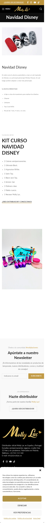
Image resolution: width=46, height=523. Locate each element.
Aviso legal (36, 518)
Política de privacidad (25, 518)
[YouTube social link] (35, 2)
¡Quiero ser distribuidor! (23, 409)
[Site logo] (22, 9)
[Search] (40, 9)
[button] (40, 470)
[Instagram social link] (31, 2)
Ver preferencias (22, 513)
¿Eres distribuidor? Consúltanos (17, 202)
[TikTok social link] (38, 2)
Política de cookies (10, 518)
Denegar (22, 506)
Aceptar (22, 499)
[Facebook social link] (27, 2)
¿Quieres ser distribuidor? (14, 2)
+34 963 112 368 (16, 453)
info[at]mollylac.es (15, 456)
